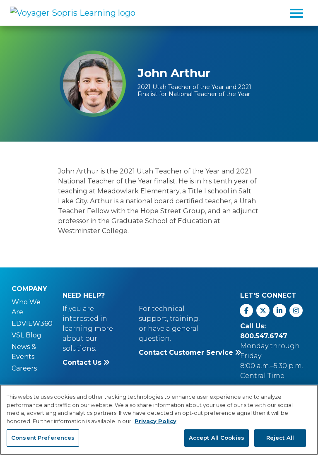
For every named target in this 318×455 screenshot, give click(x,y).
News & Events (24, 352)
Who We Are (26, 307)
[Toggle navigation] (296, 13)
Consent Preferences (43, 437)
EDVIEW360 (32, 323)
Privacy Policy (155, 421)
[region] (159, 420)
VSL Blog (26, 335)
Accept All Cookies (216, 437)
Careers (24, 368)
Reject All (280, 437)
